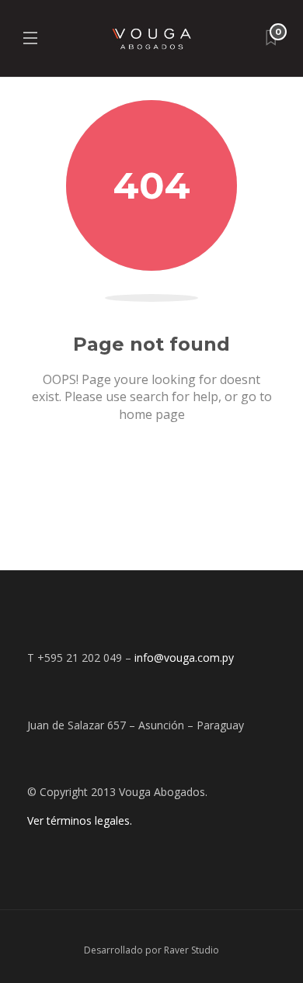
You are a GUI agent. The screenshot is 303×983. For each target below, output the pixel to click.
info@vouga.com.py (184, 657)
